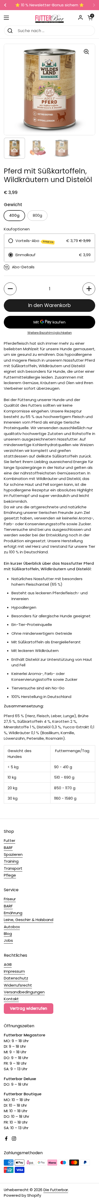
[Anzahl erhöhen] (88, 288)
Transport (13, 868)
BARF (8, 847)
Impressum (14, 971)
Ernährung (13, 912)
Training (11, 861)
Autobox (12, 926)
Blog (8, 933)
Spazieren (13, 854)
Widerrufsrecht (18, 985)
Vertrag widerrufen (28, 1008)
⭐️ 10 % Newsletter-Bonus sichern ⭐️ (49, 5)
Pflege (10, 875)
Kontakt (11, 998)
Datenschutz (16, 978)
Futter (9, 840)
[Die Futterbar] (49, 18)
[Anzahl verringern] (10, 288)
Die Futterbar (55, 1189)
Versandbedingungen (24, 992)
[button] (90, 18)
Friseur (10, 899)
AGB (8, 964)
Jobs (8, 940)
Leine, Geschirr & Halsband (28, 919)
